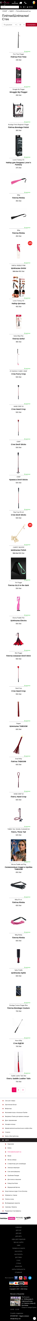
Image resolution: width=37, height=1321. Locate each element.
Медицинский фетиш (13, 1187)
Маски (9, 1156)
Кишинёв (15, 3)
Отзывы (18, 1272)
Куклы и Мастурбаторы (12, 1136)
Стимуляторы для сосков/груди (16, 1163)
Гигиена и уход (9, 1199)
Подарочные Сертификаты (13, 1211)
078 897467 (14, 1316)
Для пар (18, 1230)
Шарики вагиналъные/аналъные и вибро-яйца (18, 1128)
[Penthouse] (19, 1218)
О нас (18, 1260)
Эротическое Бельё (11, 1104)
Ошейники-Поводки (13, 1175)
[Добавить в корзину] (7, 51)
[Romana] (33, 2)
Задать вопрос (24, 1316)
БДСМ (7, 1140)
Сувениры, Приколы (11, 1207)
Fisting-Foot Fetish (12, 1183)
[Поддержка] (35, 1318)
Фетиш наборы (11, 1159)
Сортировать (31, 24)
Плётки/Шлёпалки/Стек (14, 1152)
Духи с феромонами (11, 1120)
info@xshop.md (15, 1318)
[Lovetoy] (11, 1218)
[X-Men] (27, 1218)
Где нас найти (18, 1242)
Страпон (7, 1132)
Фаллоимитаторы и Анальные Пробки (16, 1112)
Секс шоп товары (10, 1100)
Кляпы (9, 1148)
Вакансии (18, 1266)
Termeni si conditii (18, 1248)
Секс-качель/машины (13, 1171)
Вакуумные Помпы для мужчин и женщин (17, 1116)
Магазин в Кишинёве (17, 1294)
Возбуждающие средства (12, 1203)
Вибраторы (8, 1108)
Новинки (18, 1227)
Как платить (18, 1254)
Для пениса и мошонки (14, 1179)
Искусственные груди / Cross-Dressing (16, 1191)
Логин (30, 7)
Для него (18, 1236)
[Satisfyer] (4, 1218)
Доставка (18, 1257)
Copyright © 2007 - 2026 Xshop (18, 1289)
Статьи (18, 1263)
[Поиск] (21, 7)
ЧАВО (18, 1245)
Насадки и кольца (10, 1124)
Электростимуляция (13, 1167)
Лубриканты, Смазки (11, 1195)
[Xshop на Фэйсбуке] (16, 1278)
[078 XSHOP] (25, 3)
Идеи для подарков (18, 1239)
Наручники (10, 1144)
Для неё (18, 1233)
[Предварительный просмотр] (30, 33)
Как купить (18, 1251)
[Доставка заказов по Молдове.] (20, 3)
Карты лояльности (18, 1269)
